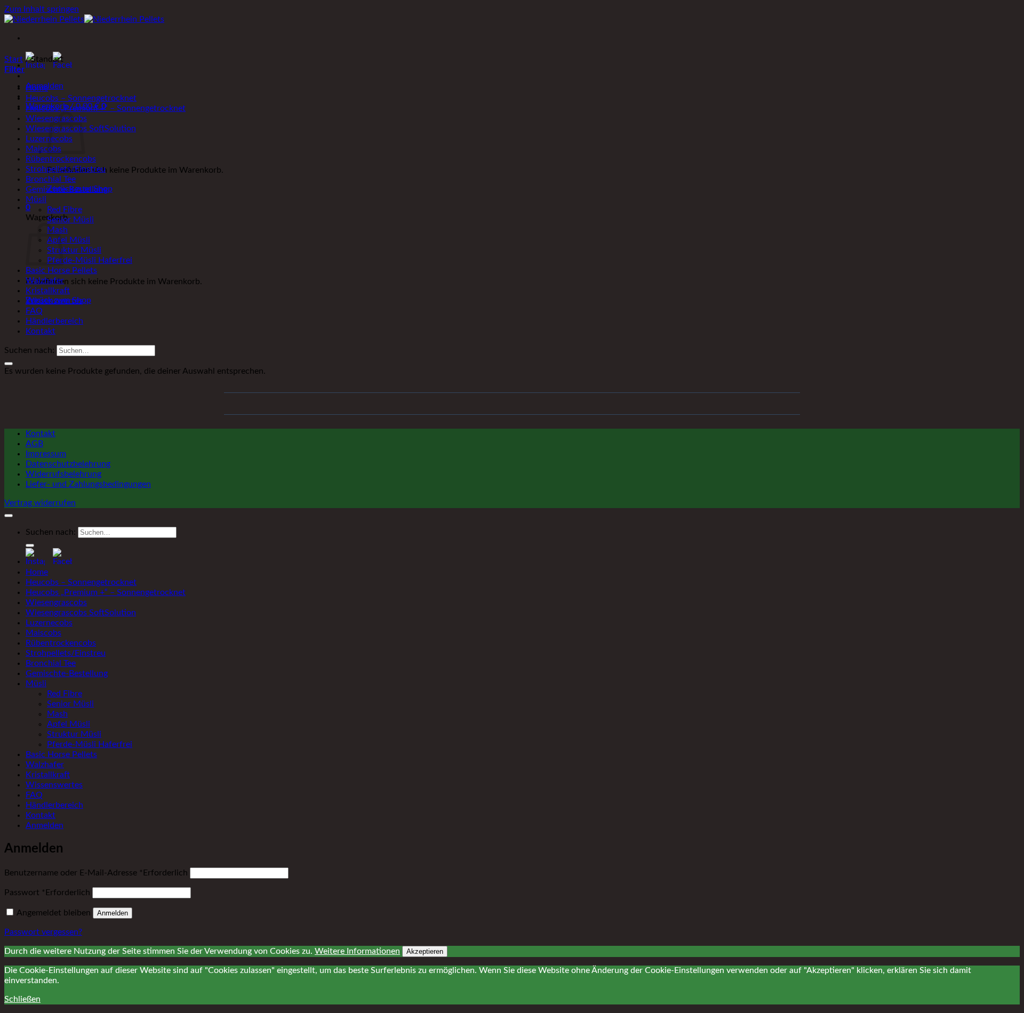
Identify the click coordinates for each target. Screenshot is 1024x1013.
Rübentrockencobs (61, 159)
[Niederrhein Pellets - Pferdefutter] (84, 19)
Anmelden (112, 913)
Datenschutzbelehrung (68, 464)
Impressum (46, 453)
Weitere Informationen (357, 951)
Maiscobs (43, 148)
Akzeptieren (424, 951)
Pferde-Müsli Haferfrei (89, 260)
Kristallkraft (48, 290)
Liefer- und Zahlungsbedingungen (88, 484)
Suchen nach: (29, 350)
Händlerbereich (54, 321)
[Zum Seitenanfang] (8, 515)
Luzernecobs (49, 622)
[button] (28, 207)
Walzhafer (45, 280)
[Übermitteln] (8, 363)
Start (13, 59)
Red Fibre (64, 209)
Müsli (36, 199)
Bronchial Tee (51, 179)
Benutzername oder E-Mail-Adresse (96, 873)
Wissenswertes (54, 300)
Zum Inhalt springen (41, 9)
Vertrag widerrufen (40, 503)
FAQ (34, 311)
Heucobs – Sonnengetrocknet (81, 98)
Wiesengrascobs (56, 602)
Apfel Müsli (68, 240)
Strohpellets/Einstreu (66, 169)
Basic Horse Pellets (61, 270)
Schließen (22, 999)
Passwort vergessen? (43, 932)
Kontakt (40, 331)
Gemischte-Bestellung (67, 189)
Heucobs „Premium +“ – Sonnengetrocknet (106, 108)
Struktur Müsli (74, 250)
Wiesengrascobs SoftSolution (81, 612)
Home (37, 88)
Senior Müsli (70, 219)
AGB (34, 443)
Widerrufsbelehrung (63, 474)
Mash (57, 714)
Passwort (47, 892)
